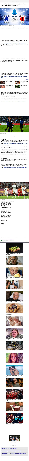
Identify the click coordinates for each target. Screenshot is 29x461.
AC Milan (3, 240)
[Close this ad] (28, 456)
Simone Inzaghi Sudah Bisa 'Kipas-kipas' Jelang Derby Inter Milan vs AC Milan (15, 101)
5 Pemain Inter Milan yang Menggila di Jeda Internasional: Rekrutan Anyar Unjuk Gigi (16, 143)
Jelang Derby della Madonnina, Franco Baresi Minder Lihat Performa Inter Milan (15, 43)
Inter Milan (6, 240)
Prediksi (10, 240)
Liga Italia (12, 240)
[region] (14, 459)
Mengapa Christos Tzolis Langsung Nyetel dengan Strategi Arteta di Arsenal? (11, 451)
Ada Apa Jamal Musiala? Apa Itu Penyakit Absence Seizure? (9, 448)
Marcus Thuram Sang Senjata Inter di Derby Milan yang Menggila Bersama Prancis (15, 167)
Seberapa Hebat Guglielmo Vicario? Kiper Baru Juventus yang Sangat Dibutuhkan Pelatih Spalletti (14, 453)
